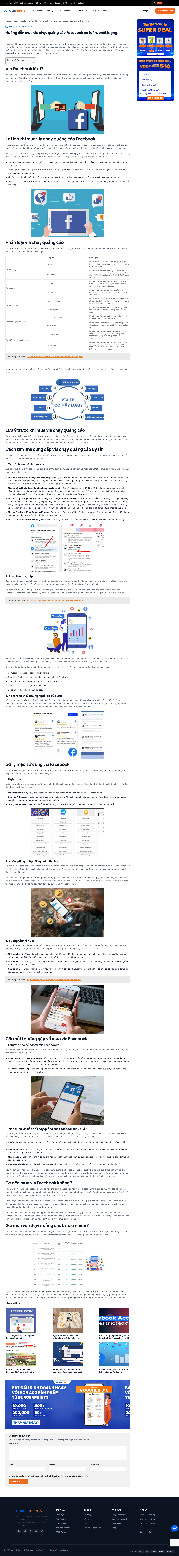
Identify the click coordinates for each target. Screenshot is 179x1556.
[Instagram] (24, 1531)
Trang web (94, 1465)
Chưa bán (162, 93)
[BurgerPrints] (16, 10)
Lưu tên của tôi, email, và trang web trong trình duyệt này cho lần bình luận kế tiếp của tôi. (50, 1476)
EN (154, 3)
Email (52, 1465)
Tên (11, 1465)
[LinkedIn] (30, 1531)
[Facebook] (18, 1531)
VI (159, 3)
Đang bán (147, 93)
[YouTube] (36, 1531)
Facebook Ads (19, 21)
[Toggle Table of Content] (30, 61)
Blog (105, 11)
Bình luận (13, 1444)
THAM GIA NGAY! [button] (26, 1422)
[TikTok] (42, 1531)
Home (8, 21)
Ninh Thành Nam (25, 26)
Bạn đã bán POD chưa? (149, 90)
